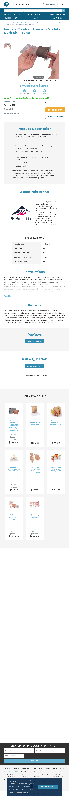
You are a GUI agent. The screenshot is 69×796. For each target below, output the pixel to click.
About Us (24, 772)
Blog (22, 774)
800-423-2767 (13, 772)
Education (24, 23)
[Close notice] (59, 779)
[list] (34, 16)
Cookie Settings (13, 794)
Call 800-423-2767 (11, 18)
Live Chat (24, 776)
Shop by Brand (34, 15)
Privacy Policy (14, 791)
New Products (57, 15)
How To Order (57, 18)
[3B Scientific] (22, 213)
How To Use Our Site (58, 772)
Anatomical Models (37, 23)
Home (6, 23)
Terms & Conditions (58, 776)
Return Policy (38, 776)
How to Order (56, 774)
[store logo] (17, 4)
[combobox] (34, 10)
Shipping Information (41, 774)
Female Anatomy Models (53, 23)
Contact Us (34, 18)
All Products (15, 23)
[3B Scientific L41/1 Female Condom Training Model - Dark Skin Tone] (7, 45)
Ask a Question (34, 366)
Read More (8, 296)
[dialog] (34, 787)
